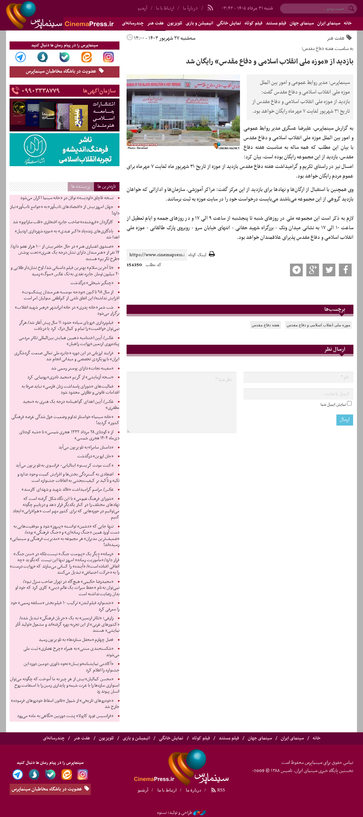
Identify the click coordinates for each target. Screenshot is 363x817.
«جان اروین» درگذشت (95, 456)
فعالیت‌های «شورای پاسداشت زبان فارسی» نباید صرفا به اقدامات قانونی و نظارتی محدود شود (70, 390)
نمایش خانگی (229, 23)
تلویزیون (174, 23)
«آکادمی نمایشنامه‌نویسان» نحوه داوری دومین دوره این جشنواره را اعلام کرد (71, 667)
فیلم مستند (276, 23)
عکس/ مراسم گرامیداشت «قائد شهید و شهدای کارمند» (67, 490)
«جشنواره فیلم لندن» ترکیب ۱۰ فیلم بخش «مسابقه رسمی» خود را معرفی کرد (65, 606)
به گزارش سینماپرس (333, 128)
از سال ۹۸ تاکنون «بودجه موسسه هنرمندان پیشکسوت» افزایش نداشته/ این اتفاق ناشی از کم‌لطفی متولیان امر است (70, 295)
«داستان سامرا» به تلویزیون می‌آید (85, 447)
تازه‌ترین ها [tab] (106, 186)
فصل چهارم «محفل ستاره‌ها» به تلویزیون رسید (76, 640)
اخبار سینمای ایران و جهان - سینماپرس (77, 15)
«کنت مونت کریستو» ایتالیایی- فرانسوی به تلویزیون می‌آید (64, 465)
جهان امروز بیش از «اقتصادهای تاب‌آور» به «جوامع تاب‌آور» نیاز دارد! (64, 210)
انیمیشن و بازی (199, 23)
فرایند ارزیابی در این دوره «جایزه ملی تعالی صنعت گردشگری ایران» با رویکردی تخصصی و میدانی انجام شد (66, 356)
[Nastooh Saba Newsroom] (199, 813)
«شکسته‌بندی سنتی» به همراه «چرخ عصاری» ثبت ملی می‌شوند (71, 652)
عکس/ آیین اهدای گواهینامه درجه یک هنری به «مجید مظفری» (71, 405)
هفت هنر (155, 23)
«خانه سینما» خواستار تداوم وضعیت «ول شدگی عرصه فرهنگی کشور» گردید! (65, 420)
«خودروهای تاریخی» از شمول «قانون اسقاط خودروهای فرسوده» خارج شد (65, 704)
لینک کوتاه (197, 255)
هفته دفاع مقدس (265, 325)
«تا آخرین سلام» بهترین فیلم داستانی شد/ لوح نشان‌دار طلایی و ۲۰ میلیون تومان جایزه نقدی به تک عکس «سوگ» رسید (65, 271)
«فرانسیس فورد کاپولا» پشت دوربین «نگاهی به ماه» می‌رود (65, 716)
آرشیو (143, 790)
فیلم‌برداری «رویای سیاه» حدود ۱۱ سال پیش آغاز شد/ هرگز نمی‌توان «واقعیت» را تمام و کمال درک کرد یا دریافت (69, 326)
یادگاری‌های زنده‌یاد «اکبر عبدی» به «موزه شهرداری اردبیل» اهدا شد (67, 234)
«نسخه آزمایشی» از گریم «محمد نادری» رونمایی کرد (70, 377)
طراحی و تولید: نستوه (174, 813)
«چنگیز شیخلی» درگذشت (92, 283)
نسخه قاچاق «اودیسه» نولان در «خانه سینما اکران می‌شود (66, 198)
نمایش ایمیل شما (333, 404)
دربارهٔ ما (190, 8)
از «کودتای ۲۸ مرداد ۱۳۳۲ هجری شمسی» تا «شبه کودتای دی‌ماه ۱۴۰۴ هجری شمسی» (69, 435)
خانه (348, 23)
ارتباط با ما (165, 8)
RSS (220, 790)
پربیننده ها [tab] (80, 186)
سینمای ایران (328, 23)
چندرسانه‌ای (54, 738)
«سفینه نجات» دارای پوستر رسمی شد (82, 368)
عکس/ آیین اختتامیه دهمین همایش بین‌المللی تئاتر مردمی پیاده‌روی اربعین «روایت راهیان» (69, 341)
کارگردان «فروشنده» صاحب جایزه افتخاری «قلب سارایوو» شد (63, 222)
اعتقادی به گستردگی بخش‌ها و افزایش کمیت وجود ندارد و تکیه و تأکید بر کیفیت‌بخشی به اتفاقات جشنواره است (68, 478)
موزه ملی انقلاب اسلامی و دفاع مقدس (318, 325)
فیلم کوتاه (253, 23)
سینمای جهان (302, 23)
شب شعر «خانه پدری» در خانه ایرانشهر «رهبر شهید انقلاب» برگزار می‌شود (67, 311)
